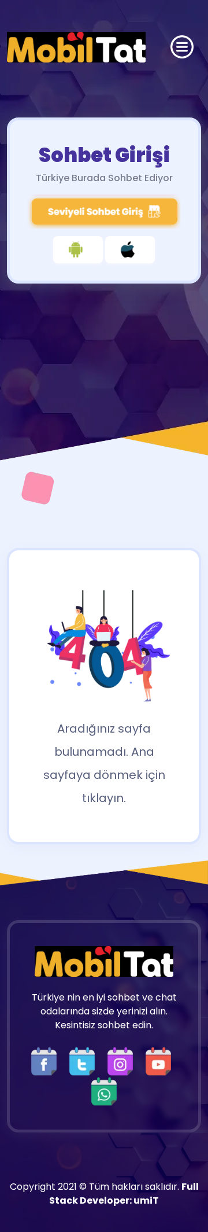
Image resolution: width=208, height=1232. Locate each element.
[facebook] (47, 1060)
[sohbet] (76, 47)
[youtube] (161, 1060)
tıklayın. (104, 798)
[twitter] (85, 1060)
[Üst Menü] (182, 46)
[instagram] (123, 1060)
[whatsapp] (104, 1090)
